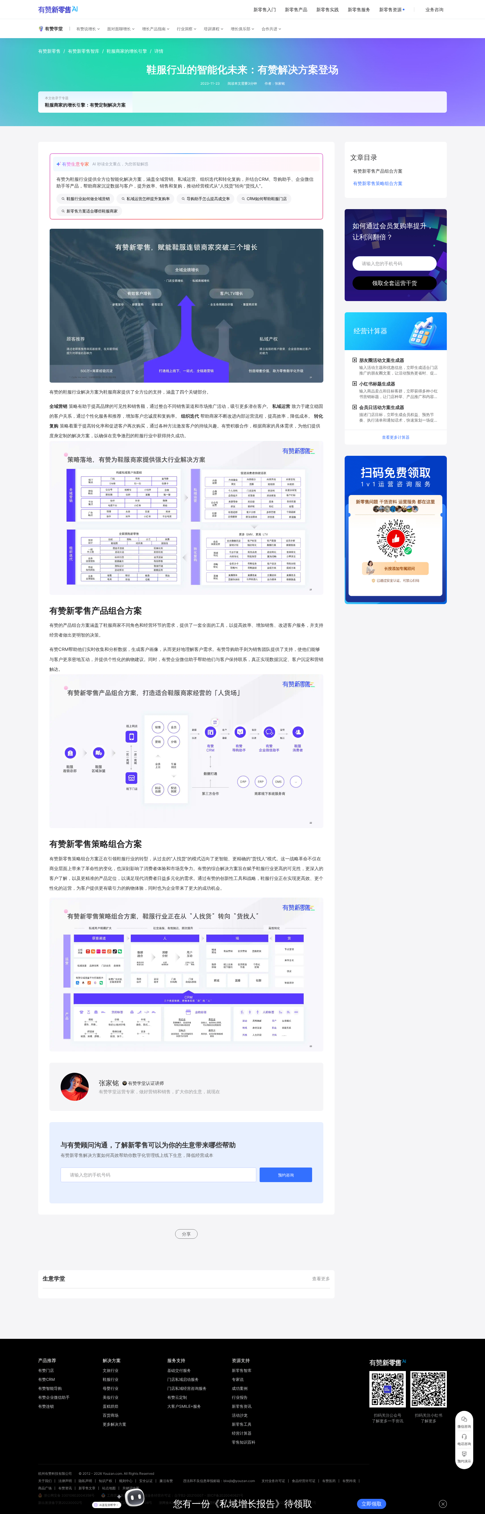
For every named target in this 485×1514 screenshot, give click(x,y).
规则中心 (125, 1481)
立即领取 (372, 1504)
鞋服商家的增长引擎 (127, 51)
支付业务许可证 (273, 1481)
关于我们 (45, 1481)
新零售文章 (87, 1488)
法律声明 (65, 1481)
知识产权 (105, 1481)
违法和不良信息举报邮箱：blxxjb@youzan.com (219, 1481)
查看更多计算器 (395, 437)
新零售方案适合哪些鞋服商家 (92, 211)
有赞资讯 (65, 1488)
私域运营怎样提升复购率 (148, 198)
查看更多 (321, 1278)
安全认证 (146, 1481)
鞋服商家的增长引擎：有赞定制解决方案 (85, 105)
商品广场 (45, 1488)
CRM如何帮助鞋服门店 (267, 198)
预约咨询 (286, 1175)
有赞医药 (329, 1481)
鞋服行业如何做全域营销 (88, 198)
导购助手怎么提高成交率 (208, 198)
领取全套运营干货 (394, 283)
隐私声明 (85, 1481)
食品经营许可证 (303, 1481)
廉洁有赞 (166, 1481)
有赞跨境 (349, 1481)
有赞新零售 (49, 51)
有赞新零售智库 (83, 51)
